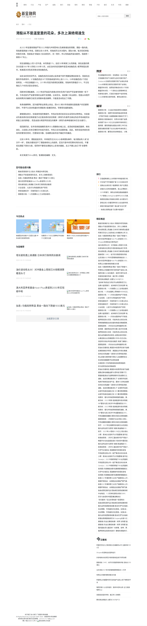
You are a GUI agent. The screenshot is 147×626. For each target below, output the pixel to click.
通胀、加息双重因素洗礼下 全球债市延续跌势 (114, 379)
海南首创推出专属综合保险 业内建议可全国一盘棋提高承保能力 (122, 199)
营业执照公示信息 (44, 621)
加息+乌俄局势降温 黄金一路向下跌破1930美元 (36, 178)
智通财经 (41, 39)
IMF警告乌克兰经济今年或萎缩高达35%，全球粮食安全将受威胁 (121, 403)
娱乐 (105, 5)
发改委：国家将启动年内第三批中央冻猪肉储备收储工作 (118, 329)
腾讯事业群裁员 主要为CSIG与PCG (110, 279)
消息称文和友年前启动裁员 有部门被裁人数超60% (116, 341)
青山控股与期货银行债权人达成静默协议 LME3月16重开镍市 (119, 357)
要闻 (25, 5)
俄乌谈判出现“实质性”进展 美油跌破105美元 (114, 428)
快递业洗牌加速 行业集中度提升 (112, 209)
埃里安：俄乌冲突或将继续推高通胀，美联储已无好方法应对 (119, 397)
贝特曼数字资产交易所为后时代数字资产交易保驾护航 (117, 78)
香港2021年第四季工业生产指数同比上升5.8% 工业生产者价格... (121, 478)
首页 (17, 4)
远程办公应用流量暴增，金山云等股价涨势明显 (117, 189)
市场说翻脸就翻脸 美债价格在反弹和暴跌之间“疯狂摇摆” (118, 416)
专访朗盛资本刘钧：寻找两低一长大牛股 (112, 75)
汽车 (98, 5)
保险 (76, 5)
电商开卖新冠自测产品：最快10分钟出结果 (113, 382)
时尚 (119, 5)
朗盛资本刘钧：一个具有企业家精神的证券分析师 (115, 91)
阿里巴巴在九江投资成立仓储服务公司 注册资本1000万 (118, 233)
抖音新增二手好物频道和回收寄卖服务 (111, 363)
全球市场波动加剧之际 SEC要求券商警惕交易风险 (116, 391)
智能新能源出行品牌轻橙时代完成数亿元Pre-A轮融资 (117, 375)
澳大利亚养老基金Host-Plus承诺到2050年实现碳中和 (117, 239)
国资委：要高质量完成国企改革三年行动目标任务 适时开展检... (120, 125)
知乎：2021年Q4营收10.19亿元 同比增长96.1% (115, 431)
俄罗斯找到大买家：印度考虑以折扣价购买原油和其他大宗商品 (120, 320)
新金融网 (54, 616)
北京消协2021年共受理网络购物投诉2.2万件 (114, 257)
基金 (68, 5)
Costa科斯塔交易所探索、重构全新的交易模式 (114, 97)
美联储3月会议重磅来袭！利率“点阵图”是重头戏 (115, 521)
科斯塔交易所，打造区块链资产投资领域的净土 (115, 94)
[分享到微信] (89, 39)
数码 (83, 5)
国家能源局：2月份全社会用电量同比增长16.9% (115, 326)
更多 (128, 71)
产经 (39, 5)
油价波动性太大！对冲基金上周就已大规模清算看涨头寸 (118, 245)
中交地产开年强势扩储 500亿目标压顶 (114, 182)
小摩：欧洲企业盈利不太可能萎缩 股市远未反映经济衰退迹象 (120, 434)
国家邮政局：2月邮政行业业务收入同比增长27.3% (116, 419)
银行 (61, 5)
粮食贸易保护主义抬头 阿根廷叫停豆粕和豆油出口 (116, 223)
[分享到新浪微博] (85, 39)
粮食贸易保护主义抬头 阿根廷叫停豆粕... (33, 171)
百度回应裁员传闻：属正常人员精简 (111, 276)
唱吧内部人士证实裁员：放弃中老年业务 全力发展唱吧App (119, 273)
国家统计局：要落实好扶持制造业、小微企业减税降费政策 (119, 132)
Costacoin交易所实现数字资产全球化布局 (113, 81)
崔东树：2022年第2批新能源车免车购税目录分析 (116, 400)
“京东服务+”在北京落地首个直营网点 (111, 500)
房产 (46, 5)
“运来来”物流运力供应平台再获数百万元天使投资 (115, 282)
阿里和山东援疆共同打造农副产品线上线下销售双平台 (117, 270)
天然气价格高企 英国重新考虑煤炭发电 (112, 450)
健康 (127, 5)
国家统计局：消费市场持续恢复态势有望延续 (114, 113)
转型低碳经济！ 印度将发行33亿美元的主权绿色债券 (117, 301)
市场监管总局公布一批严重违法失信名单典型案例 (115, 453)
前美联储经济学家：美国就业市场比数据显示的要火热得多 (119, 351)
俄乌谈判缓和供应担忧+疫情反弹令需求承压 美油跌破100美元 (120, 335)
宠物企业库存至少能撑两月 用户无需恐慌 (115, 185)
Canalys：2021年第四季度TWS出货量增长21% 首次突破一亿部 (121, 459)
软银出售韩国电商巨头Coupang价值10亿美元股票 (116, 518)
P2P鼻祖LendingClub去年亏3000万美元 (115, 196)
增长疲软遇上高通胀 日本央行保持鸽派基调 (34, 184)
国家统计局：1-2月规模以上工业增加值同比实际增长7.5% (118, 288)
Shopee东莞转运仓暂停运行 (108, 242)
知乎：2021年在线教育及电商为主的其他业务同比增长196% (119, 425)
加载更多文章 (53, 318)
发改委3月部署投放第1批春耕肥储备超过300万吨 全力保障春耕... (121, 469)
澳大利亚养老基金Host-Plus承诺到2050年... (35, 181)
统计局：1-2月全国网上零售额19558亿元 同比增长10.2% (118, 292)
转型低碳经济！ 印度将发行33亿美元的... (34, 191)
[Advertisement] (121, 49)
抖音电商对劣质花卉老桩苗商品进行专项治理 (114, 248)
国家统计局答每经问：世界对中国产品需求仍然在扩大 (117, 119)
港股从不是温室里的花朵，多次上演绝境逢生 (35, 175)
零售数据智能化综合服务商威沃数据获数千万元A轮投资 (118, 323)
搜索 (127, 16)
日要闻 (101, 539)
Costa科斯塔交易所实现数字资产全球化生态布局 (115, 84)
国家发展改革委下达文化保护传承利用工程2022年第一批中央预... (121, 129)
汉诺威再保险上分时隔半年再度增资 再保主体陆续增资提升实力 (122, 179)
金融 (53, 5)
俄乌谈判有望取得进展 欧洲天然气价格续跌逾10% (116, 506)
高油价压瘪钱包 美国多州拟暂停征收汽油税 (113, 347)
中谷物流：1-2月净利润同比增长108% (111, 493)
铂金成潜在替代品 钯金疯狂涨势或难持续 (112, 490)
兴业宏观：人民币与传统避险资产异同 (32, 188)
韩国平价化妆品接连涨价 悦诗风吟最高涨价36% (115, 441)
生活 (112, 5)
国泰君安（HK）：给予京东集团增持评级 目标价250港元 (118, 254)
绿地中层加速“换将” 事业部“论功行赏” (113, 206)
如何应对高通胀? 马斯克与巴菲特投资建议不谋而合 (116, 354)
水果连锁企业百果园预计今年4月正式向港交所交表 (116, 338)
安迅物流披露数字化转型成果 (108, 360)
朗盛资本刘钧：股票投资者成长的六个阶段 (113, 87)
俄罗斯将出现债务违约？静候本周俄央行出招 (114, 531)
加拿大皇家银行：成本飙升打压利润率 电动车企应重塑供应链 (120, 285)
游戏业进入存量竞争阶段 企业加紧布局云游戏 (116, 203)
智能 (90, 5)
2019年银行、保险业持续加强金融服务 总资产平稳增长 (120, 192)
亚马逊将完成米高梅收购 (107, 366)
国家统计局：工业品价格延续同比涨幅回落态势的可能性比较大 (120, 110)
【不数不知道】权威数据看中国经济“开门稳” (114, 116)
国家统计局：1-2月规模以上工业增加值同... (34, 194)
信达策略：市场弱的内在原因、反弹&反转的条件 (115, 509)
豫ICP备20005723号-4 (30, 621)
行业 (32, 5)
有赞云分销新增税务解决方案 (108, 264)
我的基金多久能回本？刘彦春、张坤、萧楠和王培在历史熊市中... (121, 528)
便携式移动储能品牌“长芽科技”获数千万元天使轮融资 (117, 372)
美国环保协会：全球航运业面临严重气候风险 (114, 481)
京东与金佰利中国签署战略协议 (109, 497)
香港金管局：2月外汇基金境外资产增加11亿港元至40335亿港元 (121, 438)
